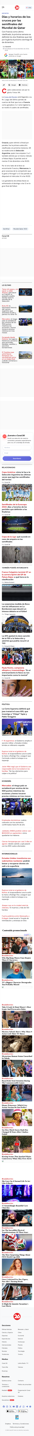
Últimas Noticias (7, 1329)
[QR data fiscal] (17, 1419)
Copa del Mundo (10, 97)
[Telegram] (27, 1407)
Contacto (21, 1380)
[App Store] (11, 1411)
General (20, 1339)
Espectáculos (6, 1339)
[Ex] (10, 1407)
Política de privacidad (24, 1384)
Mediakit (7, 1390)
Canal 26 (8, 46)
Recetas (4, 1351)
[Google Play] (23, 1411)
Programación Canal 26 (24, 1391)
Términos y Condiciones (21, 1424)
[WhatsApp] (24, 1407)
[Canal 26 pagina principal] (17, 9)
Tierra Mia (5, 1367)
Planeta (20, 1345)
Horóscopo (21, 1342)
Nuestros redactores (8, 1396)
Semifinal (6, 229)
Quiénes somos (6, 1380)
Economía (6, 781)
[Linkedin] (17, 1407)
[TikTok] (20, 1407)
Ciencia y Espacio (7, 1332)
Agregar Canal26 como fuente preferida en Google (18, 55)
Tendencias (5, 1354)
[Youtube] (14, 1407)
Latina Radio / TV (23, 1363)
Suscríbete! (17, 458)
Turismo (20, 1354)
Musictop (5, 1371)
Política (6, 704)
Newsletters (8, 1400)
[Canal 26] (17, 1317)
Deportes (5, 13)
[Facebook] (4, 1407)
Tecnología (21, 1351)
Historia (4, 1342)
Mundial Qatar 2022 (20, 229)
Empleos (20, 1396)
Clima (19, 1332)
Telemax (20, 1367)
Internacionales (9, 854)
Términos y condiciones (5, 1385)
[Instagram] (7, 1407)
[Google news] (30, 1407)
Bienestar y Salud (23, 1329)
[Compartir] (4, 85)
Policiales (4, 1348)
